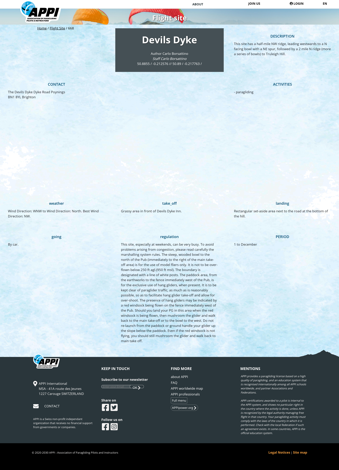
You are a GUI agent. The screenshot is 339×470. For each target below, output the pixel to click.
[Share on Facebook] (105, 408)
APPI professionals (185, 394)
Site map (300, 452)
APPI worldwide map (187, 388)
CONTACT (52, 406)
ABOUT (197, 4)
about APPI (179, 376)
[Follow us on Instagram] (114, 427)
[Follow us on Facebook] (105, 427)
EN (325, 3)
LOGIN (298, 3)
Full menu (179, 400)
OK (135, 386)
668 (71, 28)
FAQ (174, 382)
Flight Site (57, 28)
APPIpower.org (182, 407)
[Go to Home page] (43, 17)
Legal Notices (279, 452)
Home (42, 28)
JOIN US (254, 3)
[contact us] (36, 407)
